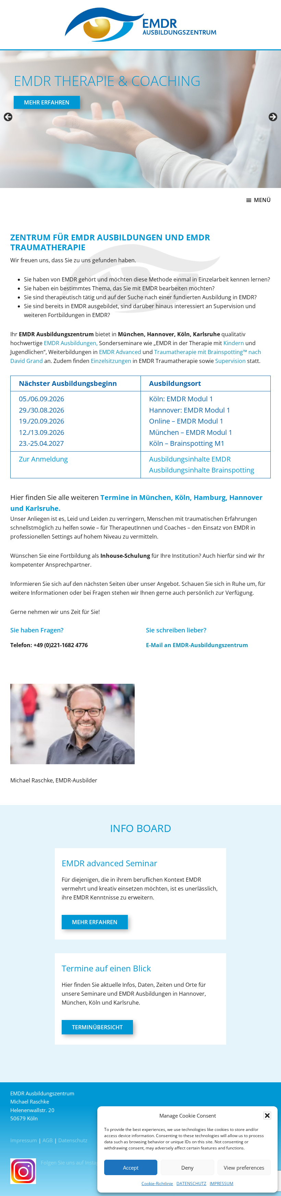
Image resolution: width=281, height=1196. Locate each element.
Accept (130, 1167)
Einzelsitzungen (111, 361)
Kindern (233, 343)
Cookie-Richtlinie (157, 1183)
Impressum (23, 1140)
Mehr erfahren (95, 922)
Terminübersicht (97, 1027)
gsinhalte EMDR (206, 459)
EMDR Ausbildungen (70, 343)
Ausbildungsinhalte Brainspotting (201, 470)
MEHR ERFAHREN (47, 102)
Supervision (230, 361)
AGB (47, 1140)
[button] (267, 1115)
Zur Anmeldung (43, 459)
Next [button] (272, 117)
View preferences (244, 1167)
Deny (187, 1167)
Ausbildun (165, 459)
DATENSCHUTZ (191, 1183)
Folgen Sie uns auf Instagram (74, 1162)
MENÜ (262, 200)
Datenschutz (72, 1140)
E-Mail (154, 645)
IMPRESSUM (221, 1183)
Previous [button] (8, 117)
